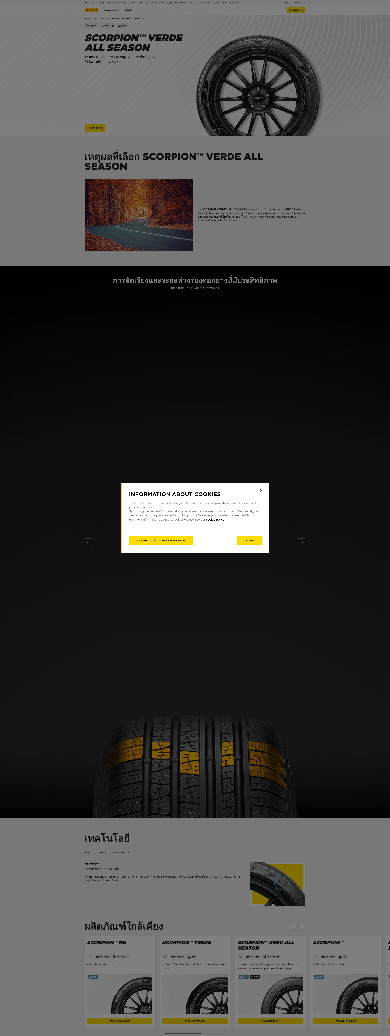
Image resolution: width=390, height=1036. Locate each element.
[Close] (261, 490)
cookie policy (215, 519)
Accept (249, 540)
